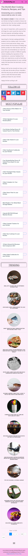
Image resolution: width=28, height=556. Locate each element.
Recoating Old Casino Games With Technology (14, 523)
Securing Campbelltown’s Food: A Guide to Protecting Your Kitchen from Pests (14, 394)
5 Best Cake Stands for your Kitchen (11, 140)
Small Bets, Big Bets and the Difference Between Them (14, 286)
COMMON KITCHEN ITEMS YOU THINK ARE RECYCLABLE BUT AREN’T (14, 415)
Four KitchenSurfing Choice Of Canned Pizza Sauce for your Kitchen (11, 162)
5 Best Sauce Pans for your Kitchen (10, 193)
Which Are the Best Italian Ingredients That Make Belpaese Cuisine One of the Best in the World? (14, 351)
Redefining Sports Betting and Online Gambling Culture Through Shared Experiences (14, 502)
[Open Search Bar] (22, 2)
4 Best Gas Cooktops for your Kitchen (11, 234)
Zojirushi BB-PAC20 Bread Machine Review (10, 214)
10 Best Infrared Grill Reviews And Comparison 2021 (11, 245)
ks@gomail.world (10, 553)
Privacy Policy (18, 553)
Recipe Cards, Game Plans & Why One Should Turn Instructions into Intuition (14, 372)
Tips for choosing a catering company (14, 480)
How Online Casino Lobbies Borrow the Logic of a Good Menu (14, 308)
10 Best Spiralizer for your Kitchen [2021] (10, 120)
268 (22, 534)
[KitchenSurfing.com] (2, 2)
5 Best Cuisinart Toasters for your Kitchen (11, 224)
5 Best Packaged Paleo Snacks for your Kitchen (11, 172)
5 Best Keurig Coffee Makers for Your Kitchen (12, 109)
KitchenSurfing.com (9, 2)
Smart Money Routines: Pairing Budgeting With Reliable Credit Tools (14, 329)
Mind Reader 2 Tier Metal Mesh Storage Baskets (12, 203)
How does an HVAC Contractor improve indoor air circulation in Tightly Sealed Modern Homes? (14, 458)
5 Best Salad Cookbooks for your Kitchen (11, 255)
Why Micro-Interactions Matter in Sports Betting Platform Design (14, 436)
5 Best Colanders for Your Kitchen (10, 183)
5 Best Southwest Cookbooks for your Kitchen (11, 151)
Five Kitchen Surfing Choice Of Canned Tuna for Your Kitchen (11, 130)
